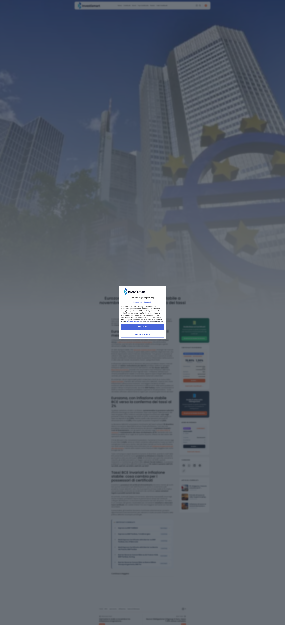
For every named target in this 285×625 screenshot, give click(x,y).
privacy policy (133, 321)
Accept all (142, 327)
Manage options (142, 334)
